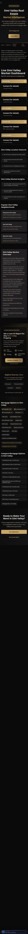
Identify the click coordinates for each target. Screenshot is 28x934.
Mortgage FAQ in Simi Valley (9, 446)
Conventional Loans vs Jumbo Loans (11, 486)
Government (8, 412)
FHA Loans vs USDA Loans (8, 495)
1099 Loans (4, 416)
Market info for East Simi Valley (10, 229)
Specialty (7, 409)
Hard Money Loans (6, 427)
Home (2, 45)
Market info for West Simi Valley (10, 240)
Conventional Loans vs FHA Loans (10, 468)
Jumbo (19, 412)
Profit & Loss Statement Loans (9, 438)
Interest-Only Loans (18, 427)
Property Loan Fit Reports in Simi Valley (11, 442)
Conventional (20, 409)
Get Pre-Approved (14, 31)
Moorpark (8, 384)
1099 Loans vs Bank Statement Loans (11, 477)
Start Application (14, 532)
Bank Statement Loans (7, 420)
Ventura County (14, 45)
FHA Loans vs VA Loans (7, 472)
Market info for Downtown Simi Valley (12, 217)
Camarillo (10, 388)
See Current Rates (14, 537)
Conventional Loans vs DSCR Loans (10, 460)
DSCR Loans (5, 424)
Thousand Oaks (18, 384)
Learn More (14, 36)
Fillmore (18, 388)
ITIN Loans (14, 431)
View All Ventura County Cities (13, 392)
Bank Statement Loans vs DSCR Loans (11, 464)
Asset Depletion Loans (15, 416)
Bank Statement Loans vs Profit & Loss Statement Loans (11, 481)
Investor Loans (5, 431)
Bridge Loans (19, 420)
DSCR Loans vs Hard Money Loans (10, 499)
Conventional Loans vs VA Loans (10, 491)
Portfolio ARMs (5, 434)
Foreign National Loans (16, 424)
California (8, 45)
